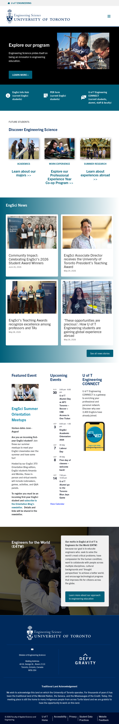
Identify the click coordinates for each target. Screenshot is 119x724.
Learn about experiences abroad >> (95, 175)
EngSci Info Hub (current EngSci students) (20, 95)
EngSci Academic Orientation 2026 (65, 434)
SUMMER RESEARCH (95, 163)
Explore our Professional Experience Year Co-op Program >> (59, 177)
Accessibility (60, 716)
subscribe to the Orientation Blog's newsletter (24, 504)
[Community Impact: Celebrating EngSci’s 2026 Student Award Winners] (32, 245)
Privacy (72, 716)
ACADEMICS (23, 163)
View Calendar (57, 503)
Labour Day (63, 450)
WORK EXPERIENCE (59, 163)
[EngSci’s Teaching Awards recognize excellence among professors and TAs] (32, 312)
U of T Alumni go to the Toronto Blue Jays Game (64, 489)
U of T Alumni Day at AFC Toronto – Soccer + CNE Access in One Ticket (65, 407)
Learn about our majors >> (24, 173)
